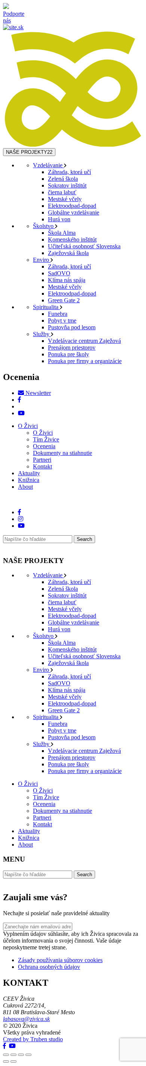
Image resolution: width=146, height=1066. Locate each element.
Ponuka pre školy (68, 354)
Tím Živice (46, 439)
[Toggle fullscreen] (21, 1055)
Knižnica (28, 480)
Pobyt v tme (62, 320)
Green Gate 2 (64, 300)
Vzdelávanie (48, 165)
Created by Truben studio (33, 1039)
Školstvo (44, 226)
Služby (42, 334)
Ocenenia (44, 446)
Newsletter (37, 393)
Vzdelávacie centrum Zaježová (84, 341)
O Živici (28, 426)
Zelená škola (63, 179)
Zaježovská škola (68, 253)
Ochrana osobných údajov (49, 967)
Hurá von (59, 219)
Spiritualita (46, 307)
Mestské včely (65, 199)
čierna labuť (62, 192)
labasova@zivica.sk (26, 1019)
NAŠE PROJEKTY (29, 152)
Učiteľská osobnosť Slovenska (84, 246)
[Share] (13, 1055)
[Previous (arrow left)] (6, 1061)
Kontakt (42, 466)
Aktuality (29, 473)
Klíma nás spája (66, 280)
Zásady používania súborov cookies (60, 960)
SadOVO (59, 273)
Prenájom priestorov (71, 347)
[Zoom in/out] (28, 1055)
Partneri (42, 459)
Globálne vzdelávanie (73, 212)
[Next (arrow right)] (13, 1061)
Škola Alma (62, 233)
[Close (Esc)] (6, 1055)
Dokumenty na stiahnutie (62, 453)
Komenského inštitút (72, 239)
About (25, 486)
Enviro (42, 260)
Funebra (57, 314)
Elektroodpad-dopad (72, 206)
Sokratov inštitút (67, 185)
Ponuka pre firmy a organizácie (85, 361)
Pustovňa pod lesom (71, 327)
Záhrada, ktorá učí (69, 172)
